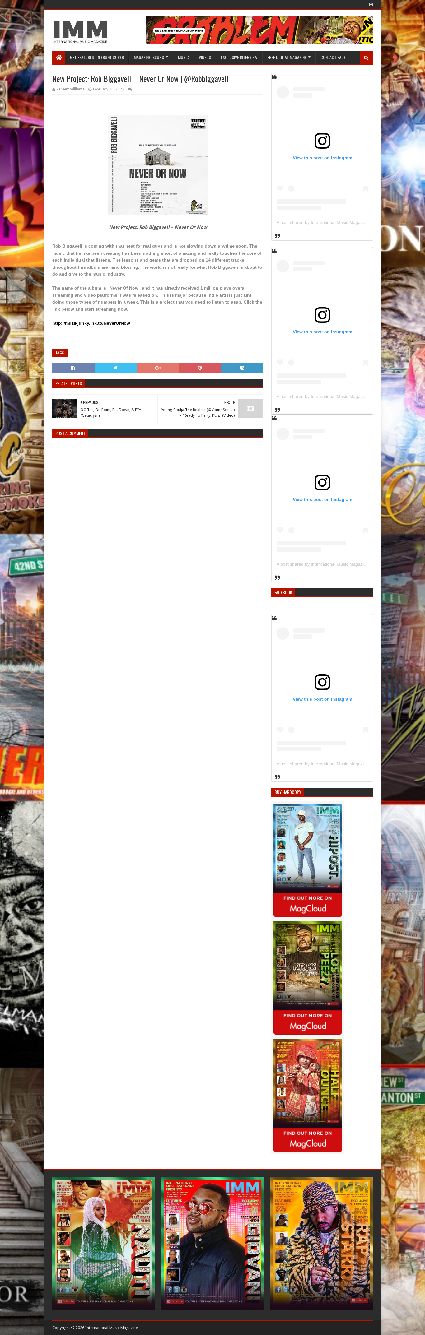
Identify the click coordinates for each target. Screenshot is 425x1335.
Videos (205, 57)
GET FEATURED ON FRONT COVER (97, 57)
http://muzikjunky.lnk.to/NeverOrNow (91, 323)
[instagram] (370, 4)
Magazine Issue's (149, 57)
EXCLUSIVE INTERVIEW (239, 57)
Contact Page (333, 57)
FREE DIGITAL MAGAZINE (286, 57)
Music (183, 57)
